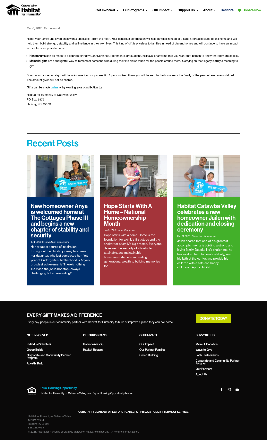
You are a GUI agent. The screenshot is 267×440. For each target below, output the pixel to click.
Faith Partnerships (207, 355)
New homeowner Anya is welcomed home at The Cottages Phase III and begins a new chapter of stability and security (60, 221)
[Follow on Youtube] (237, 390)
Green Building (148, 355)
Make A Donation (207, 344)
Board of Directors (109, 412)
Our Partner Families (152, 349)
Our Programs (133, 10)
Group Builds (35, 349)
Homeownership (93, 344)
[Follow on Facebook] (221, 390)
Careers (131, 412)
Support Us (186, 10)
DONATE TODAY (213, 318)
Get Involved (105, 10)
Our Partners (204, 368)
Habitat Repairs (93, 349)
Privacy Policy (150, 412)
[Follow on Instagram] (229, 390)
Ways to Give (204, 349)
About (207, 10)
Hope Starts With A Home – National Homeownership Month (128, 215)
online (54, 87)
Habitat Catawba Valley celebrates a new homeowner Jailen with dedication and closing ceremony (206, 218)
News (47, 242)
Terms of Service (176, 412)
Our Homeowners (60, 242)
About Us (201, 374)
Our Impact (160, 10)
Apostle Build (35, 363)
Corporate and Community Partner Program (49, 356)
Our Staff (85, 412)
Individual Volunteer (39, 344)
